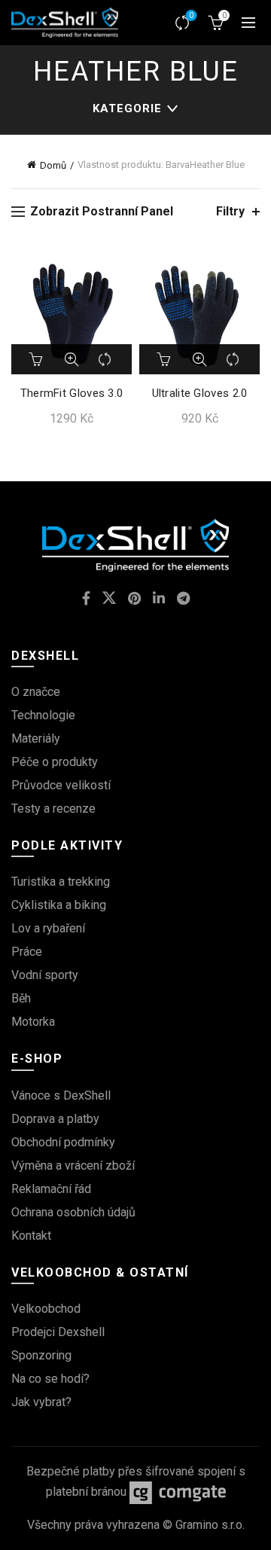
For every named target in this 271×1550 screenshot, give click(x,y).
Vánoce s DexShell (61, 1095)
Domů (53, 165)
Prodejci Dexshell (58, 1332)
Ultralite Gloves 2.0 (200, 393)
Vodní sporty (44, 975)
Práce (26, 951)
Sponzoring (41, 1355)
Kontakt (31, 1235)
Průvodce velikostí (61, 785)
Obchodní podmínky (63, 1142)
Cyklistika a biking (58, 905)
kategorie (127, 108)
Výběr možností (37, 359)
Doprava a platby (55, 1119)
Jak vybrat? (41, 1402)
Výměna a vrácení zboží (73, 1165)
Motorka (33, 1022)
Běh (21, 998)
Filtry (230, 211)
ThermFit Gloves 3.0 (71, 393)
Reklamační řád (51, 1189)
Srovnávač (191, 15)
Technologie (43, 715)
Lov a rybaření (48, 928)
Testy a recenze (53, 808)
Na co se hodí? (50, 1379)
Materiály (35, 738)
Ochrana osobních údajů (73, 1212)
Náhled (71, 359)
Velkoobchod (46, 1308)
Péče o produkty (54, 762)
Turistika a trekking (60, 881)
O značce (35, 692)
